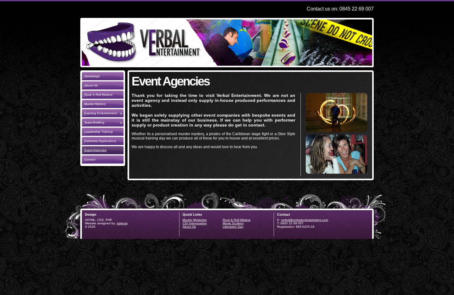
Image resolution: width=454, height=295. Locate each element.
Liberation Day (233, 226)
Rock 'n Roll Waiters (98, 94)
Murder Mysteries (195, 220)
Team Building (94, 122)
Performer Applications (100, 141)
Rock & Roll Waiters (236, 220)
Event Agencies (95, 150)
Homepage (92, 76)
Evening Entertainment (100, 113)
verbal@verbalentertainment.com (304, 220)
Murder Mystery (95, 104)
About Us (91, 85)
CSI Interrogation (195, 223)
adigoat (122, 223)
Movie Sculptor (233, 223)
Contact (89, 159)
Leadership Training (98, 131)
